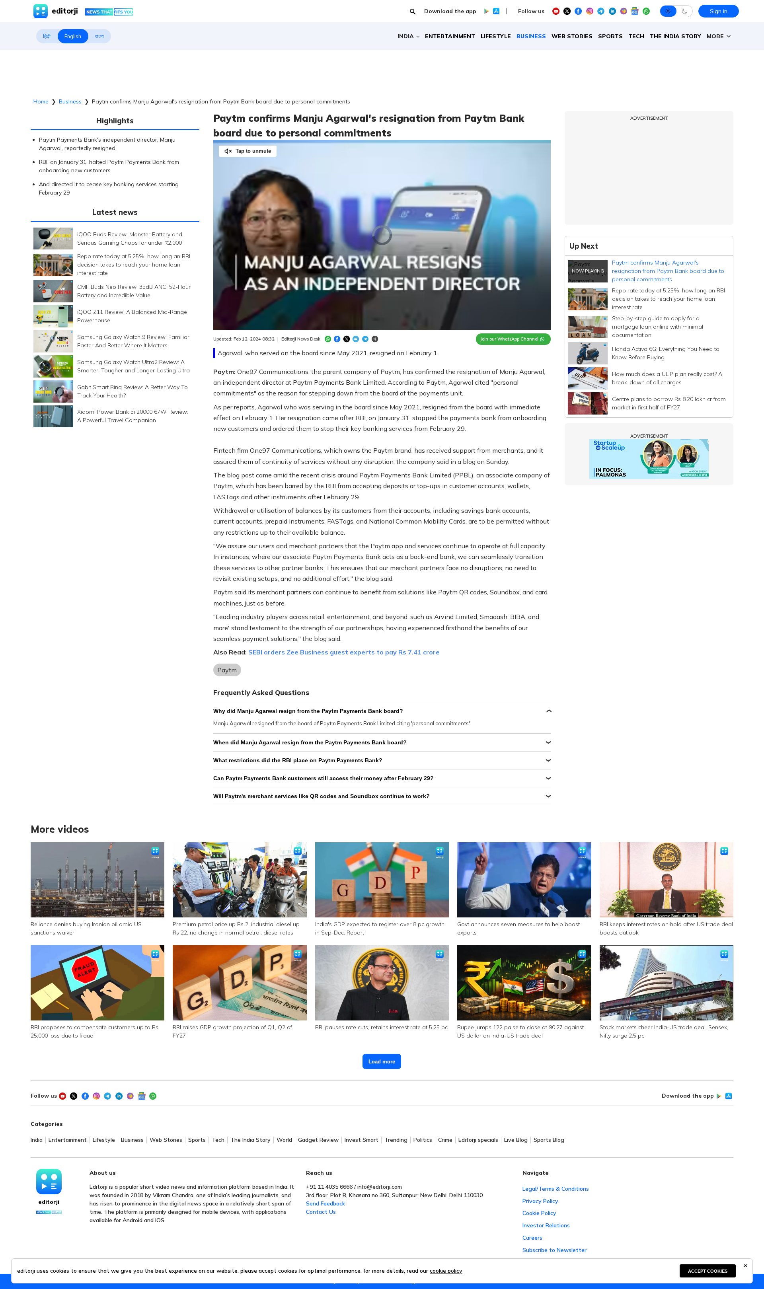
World (284, 1140)
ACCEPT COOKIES (707, 1271)
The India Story (675, 36)
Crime (445, 1140)
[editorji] (49, 1181)
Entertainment (450, 36)
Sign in (718, 11)
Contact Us (321, 1211)
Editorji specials (478, 1140)
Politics (422, 1140)
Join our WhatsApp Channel (509, 339)
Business (531, 36)
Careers (532, 1237)
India (37, 1140)
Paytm (227, 670)
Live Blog (516, 1140)
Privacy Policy (540, 1201)
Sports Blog (549, 1140)
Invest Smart (361, 1140)
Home (41, 101)
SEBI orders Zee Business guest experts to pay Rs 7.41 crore (344, 652)
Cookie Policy (539, 1213)
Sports (610, 36)
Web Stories (572, 36)
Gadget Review (318, 1140)
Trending (395, 1140)
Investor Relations (546, 1225)
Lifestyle (496, 36)
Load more (381, 1062)
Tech (636, 36)
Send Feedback (325, 1203)
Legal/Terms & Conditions (555, 1188)
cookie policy (446, 1270)
